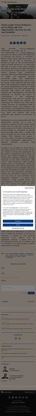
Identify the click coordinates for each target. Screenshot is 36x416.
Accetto (18, 225)
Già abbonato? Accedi (18, 228)
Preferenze (18, 221)
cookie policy (28, 201)
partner (22, 209)
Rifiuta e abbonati (29, 187)
